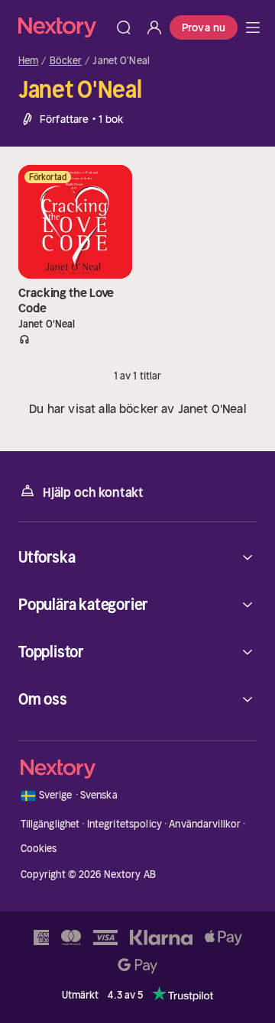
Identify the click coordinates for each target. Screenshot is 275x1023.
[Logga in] (154, 27)
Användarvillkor (205, 824)
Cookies (39, 848)
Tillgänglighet (50, 824)
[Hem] (63, 27)
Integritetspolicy (124, 824)
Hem (28, 61)
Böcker (66, 61)
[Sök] (123, 27)
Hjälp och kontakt (93, 492)
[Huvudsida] (253, 27)
